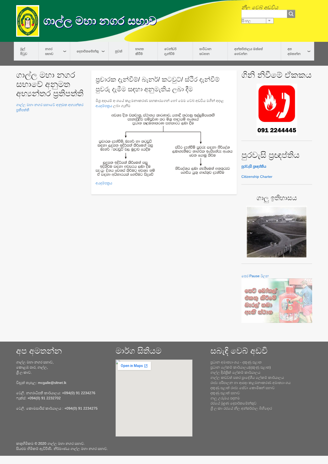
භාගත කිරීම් (139, 51)
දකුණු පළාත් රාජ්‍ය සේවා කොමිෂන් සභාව (242, 388)
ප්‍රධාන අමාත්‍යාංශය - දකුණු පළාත (236, 362)
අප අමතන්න (294, 51)
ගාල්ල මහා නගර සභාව (100, 20)
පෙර (244, 276)
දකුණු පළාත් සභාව (225, 393)
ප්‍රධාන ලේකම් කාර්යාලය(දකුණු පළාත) (240, 367)
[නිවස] (29, 21)
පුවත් (118, 51)
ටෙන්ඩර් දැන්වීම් (170, 51)
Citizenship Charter (256, 177)
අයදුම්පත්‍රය (104, 106)
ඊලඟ (265, 276)
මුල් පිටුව (23, 51)
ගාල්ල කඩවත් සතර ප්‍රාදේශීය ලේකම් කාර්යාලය (247, 377)
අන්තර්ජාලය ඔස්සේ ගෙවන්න (248, 51)
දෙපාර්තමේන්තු (88, 51)
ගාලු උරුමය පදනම (225, 398)
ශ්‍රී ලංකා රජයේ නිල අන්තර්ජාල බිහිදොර (241, 408)
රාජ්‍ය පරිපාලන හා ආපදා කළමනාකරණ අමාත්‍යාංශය (250, 383)
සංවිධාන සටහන (205, 51)
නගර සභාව (49, 51)
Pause (254, 276)
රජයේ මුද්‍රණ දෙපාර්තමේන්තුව (233, 403)
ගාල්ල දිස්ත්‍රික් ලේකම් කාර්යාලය (235, 372)
